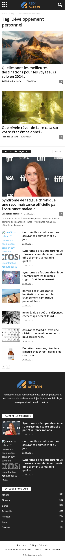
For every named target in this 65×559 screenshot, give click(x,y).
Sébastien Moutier (11, 213)
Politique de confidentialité (18, 549)
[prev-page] (3, 367)
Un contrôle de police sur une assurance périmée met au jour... (40, 236)
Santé (5, 505)
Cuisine (6, 527)
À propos (21, 545)
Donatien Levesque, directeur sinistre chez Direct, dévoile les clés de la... (41, 351)
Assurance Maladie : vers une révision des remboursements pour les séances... (41, 333)
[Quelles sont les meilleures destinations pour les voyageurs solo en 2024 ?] (32, 47)
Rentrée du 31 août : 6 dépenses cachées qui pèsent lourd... (42, 314)
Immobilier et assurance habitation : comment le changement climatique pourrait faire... (37, 296)
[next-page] (8, 367)
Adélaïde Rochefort (12, 81)
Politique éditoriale (39, 545)
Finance (6, 500)
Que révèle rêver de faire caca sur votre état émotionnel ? (30, 129)
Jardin (5, 522)
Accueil (5, 13)
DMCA (38, 549)
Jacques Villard (10, 136)
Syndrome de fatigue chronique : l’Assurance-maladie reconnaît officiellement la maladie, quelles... (42, 256)
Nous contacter (52, 549)
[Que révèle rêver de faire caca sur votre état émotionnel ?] (32, 107)
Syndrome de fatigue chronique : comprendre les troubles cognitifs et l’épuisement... (42, 276)
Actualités (7, 511)
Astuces (6, 516)
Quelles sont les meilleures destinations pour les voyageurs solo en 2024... (29, 72)
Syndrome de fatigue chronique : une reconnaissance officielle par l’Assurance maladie (29, 204)
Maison (5, 495)
